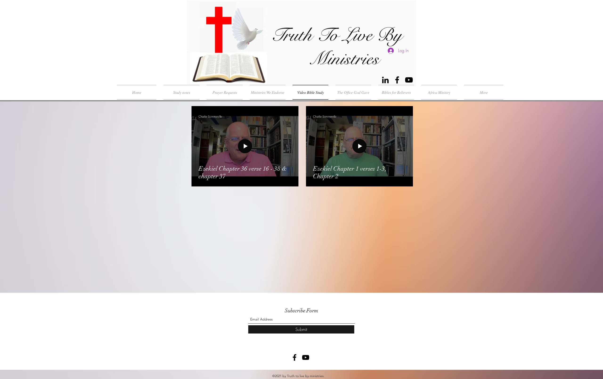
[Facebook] (397, 80)
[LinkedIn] (385, 80)
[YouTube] (409, 80)
